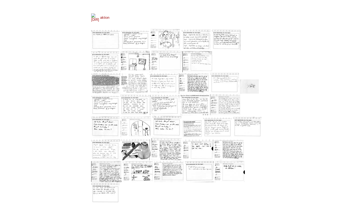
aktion (104, 18)
